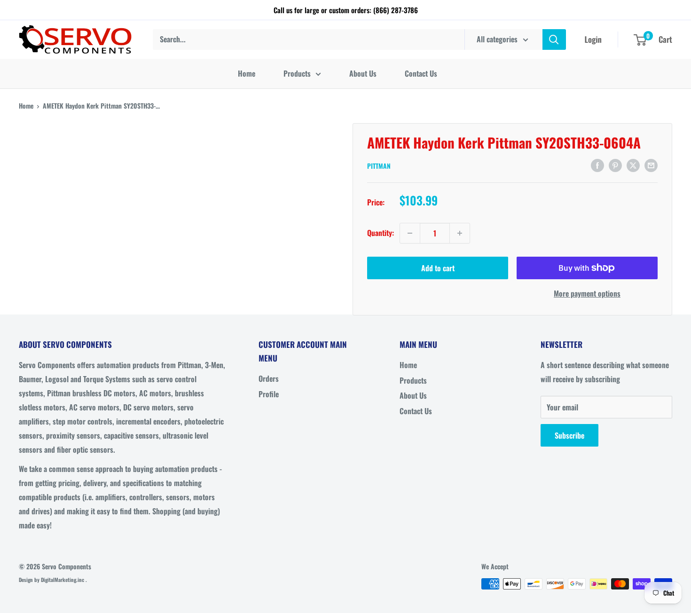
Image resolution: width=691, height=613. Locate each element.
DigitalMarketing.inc (63, 579)
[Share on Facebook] (597, 165)
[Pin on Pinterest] (615, 165)
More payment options (587, 293)
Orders (269, 378)
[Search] (554, 39)
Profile (269, 394)
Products (297, 73)
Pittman (379, 166)
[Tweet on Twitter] (633, 165)
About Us (363, 73)
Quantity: (380, 232)
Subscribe (569, 435)
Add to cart (438, 268)
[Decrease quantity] (410, 233)
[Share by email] (651, 165)
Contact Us (421, 73)
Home (246, 73)
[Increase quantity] (460, 233)
